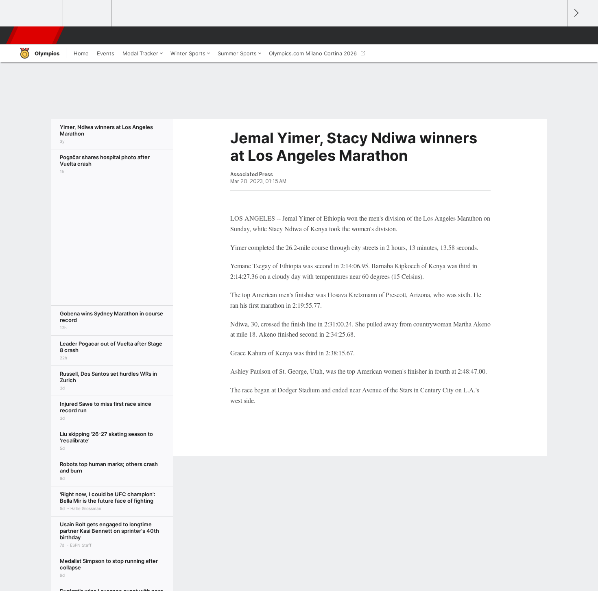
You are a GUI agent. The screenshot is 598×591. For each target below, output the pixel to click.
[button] (557, 35)
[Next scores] (575, 13)
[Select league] (39, 13)
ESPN (36, 35)
